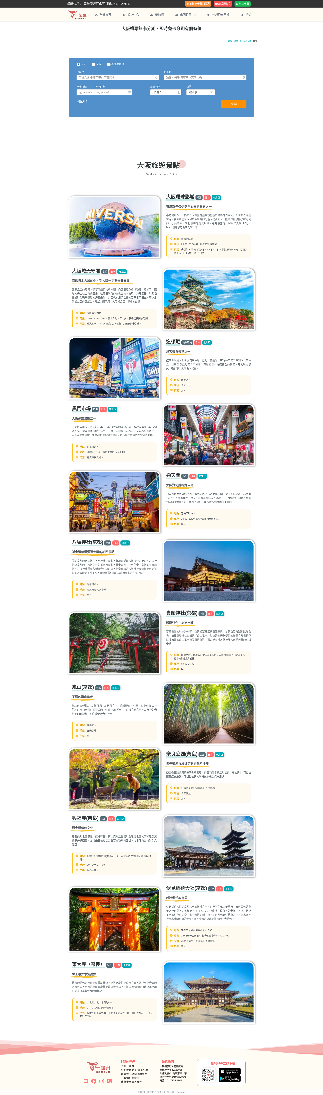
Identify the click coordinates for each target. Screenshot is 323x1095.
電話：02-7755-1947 (171, 1080)
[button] (161, 27)
